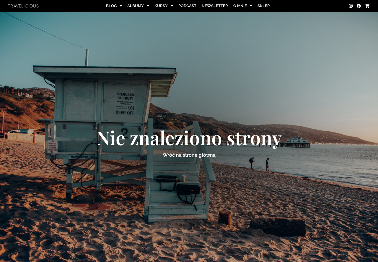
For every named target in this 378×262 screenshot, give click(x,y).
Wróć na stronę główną (189, 155)
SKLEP (264, 6)
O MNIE (240, 6)
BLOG (111, 6)
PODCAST (187, 6)
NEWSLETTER (215, 6)
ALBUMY (135, 6)
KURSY (161, 6)
